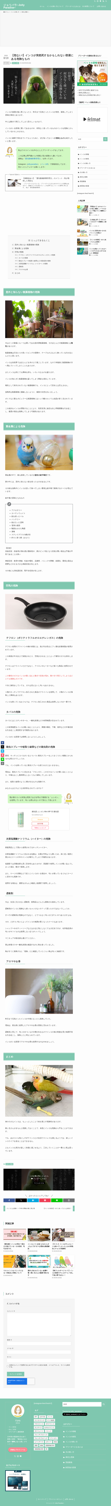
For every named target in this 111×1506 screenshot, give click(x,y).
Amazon (40, 819)
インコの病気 (84, 159)
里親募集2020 (39, 1449)
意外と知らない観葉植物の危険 (27, 245)
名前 (9, 1340)
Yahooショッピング (40, 828)
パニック (48, 1431)
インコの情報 (84, 154)
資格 (41, 1445)
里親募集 (83, 181)
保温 (55, 1442)
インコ (50, 1417)
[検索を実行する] (105, 139)
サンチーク (38, 1427)
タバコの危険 (23, 258)
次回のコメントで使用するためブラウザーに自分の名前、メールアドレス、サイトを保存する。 (39, 1366)
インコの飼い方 (85, 163)
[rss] (103, 1)
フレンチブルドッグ (41, 1438)
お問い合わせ (69, 1499)
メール (10, 1348)
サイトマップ (42, 1499)
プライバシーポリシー (55, 1499)
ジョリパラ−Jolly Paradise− (13, 6)
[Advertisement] (55, 29)
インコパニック (40, 1420)
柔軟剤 (21, 266)
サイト (9, 1357)
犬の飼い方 (83, 172)
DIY (36, 1417)
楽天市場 (40, 823)
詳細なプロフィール (18, 1450)
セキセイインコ (49, 1427)
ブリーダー (53, 1438)
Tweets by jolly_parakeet (72, 1411)
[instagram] (97, 1)
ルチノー (48, 1442)
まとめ (17, 273)
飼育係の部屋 (84, 186)
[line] (100, 1)
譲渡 (36, 1445)
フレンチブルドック (41, 1434)
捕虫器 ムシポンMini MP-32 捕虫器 (45, 811)
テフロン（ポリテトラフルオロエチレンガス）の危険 (37, 255)
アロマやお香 (23, 269)
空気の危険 (19, 252)
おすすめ (42, 1417)
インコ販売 (50, 1420)
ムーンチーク (39, 1442)
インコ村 (44, 164)
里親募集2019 (50, 1445)
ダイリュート (39, 1431)
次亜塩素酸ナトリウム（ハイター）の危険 (33, 263)
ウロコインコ (39, 1424)
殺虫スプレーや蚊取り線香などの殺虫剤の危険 (35, 261)
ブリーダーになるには (87, 168)
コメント (11, 1311)
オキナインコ (50, 1424)
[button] (9, 1200)
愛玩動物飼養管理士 (33, 159)
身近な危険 (16, 63)
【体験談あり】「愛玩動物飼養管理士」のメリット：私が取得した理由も (46, 179)
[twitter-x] (94, 1)
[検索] (106, 1)
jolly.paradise (33, 164)
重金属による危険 (22, 248)
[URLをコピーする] (69, 1200)
